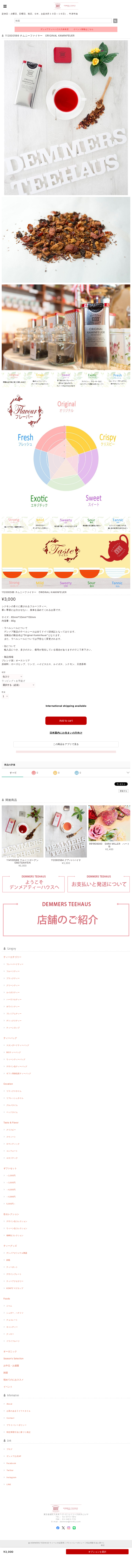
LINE (9, 1484)
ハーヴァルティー (13, 999)
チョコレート (12, 1320)
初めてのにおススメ (13, 1379)
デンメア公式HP (14, 1456)
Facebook (11, 1463)
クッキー (10, 1334)
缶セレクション (11, 1214)
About (9, 1404)
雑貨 (5, 1372)
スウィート (11, 1137)
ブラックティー (13, 978)
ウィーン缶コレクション (16, 1228)
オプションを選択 (97, 1551)
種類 (3, 672)
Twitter (10, 1470)
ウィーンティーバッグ (15, 1059)
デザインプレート (13, 1274)
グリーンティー (13, 985)
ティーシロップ (13, 1027)
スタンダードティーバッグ (17, 1045)
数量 (3, 692)
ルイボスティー (13, 992)
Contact (10, 1418)
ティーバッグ (10, 1038)
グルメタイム (12, 1105)
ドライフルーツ (13, 1341)
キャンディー (12, 1327)
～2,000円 (10, 1175)
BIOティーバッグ (13, 1052)
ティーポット (12, 1267)
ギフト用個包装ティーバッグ (18, 1073)
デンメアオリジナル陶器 (16, 1253)
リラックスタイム (13, 1091)
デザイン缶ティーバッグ (16, 1066)
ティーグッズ (10, 1245)
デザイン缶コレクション (16, 1221)
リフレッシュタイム (14, 1098)
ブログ (10, 1449)
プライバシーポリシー (17, 1425)
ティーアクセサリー (14, 1281)
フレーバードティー (14, 964)
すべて (13, 773)
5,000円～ (10, 1204)
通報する (123, 791)
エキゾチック (12, 1158)
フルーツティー (13, 971)
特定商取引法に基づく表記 (19, 1432)
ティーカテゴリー (12, 957)
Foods (6, 1298)
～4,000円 (10, 1189)
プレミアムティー (13, 1013)
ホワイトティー (13, 1006)
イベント (7, 1386)
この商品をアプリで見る (66, 744)
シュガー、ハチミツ (14, 1313)
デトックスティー (13, 1020)
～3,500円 (10, 1182)
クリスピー (11, 1130)
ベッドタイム (12, 1112)
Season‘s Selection (13, 1358)
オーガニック (10, 1351)
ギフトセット (10, 1168)
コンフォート (12, 1151)
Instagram (11, 1477)
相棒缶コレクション (14, 1235)
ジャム (9, 1306)
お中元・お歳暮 (11, 1365)
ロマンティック (13, 1144)
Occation (8, 1083)
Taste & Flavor (11, 1122)
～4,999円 (10, 1196)
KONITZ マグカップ (14, 1288)
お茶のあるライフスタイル (19, 1411)
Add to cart (66, 720)
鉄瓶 (8, 1260)
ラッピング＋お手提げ (13, 680)
